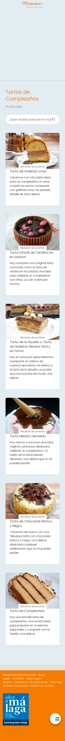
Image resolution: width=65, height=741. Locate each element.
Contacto (18, 678)
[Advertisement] (32, 44)
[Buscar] (52, 118)
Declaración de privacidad (30, 682)
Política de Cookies (42, 686)
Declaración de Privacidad (19, 675)
